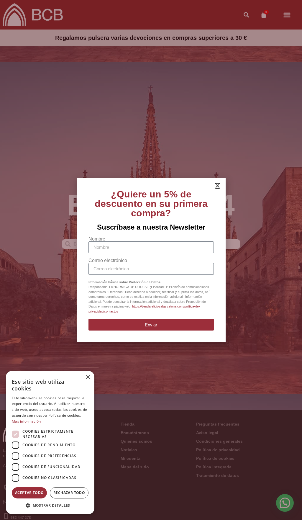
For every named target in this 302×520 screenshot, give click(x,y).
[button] (50, 505)
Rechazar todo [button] (69, 492)
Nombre (96, 239)
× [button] (88, 377)
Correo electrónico (107, 260)
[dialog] (50, 442)
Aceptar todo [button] (29, 492)
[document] (151, 260)
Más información (26, 421)
